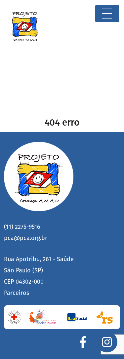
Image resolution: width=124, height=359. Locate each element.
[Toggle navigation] (107, 13)
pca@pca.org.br (25, 238)
